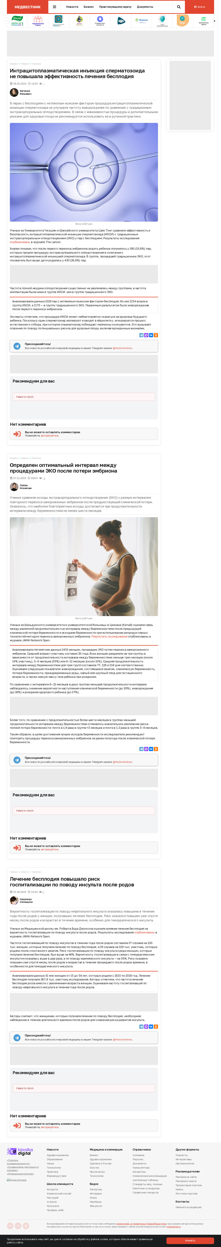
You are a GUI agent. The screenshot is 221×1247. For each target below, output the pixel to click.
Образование (55, 1159)
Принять (190, 1240)
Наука (50, 1163)
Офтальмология (185, 1163)
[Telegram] (141, 335)
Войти (201, 6)
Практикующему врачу (115, 6)
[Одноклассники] (156, 335)
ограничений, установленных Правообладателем (141, 1223)
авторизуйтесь (50, 435)
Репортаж (96, 1189)
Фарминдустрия (56, 1175)
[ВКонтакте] (151, 335)
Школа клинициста (60, 1184)
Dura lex (94, 1167)
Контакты (182, 1201)
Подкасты (182, 1155)
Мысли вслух (97, 1171)
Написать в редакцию (189, 1207)
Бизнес (89, 6)
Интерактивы (184, 1159)
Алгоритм (52, 1189)
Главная (13, 64)
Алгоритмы (139, 1171)
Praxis (93, 1197)
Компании (138, 1155)
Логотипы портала (187, 1193)
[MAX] (146, 335)
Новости (72, 6)
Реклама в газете (186, 1181)
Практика (36, 64)
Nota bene (53, 1205)
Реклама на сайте (186, 1177)
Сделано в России (101, 1163)
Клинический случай (59, 1193)
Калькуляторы (141, 1167)
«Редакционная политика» (20, 1173)
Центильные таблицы (145, 1180)
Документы (145, 6)
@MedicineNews (122, 348)
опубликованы (20, 242)
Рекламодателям (188, 1171)
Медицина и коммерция (106, 1149)
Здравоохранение (58, 1155)
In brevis (52, 1201)
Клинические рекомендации (150, 1175)
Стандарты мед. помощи (147, 1184)
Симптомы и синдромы (146, 1188)
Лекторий (52, 1197)
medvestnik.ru (174, 1226)
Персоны (138, 1159)
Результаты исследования (109, 636)
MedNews (96, 1201)
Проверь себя (55, 1210)
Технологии (54, 1167)
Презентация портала (189, 1185)
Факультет (96, 1205)
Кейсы (179, 1189)
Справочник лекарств (145, 1192)
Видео (94, 1184)
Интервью (96, 1193)
